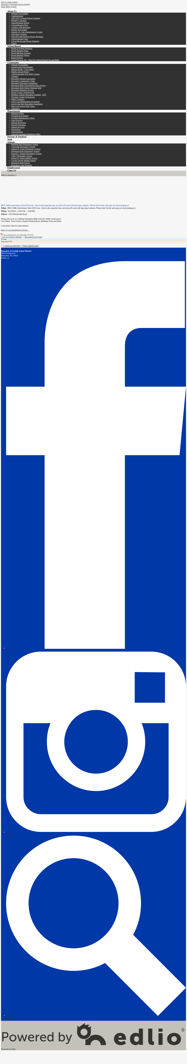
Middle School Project (20, 72)
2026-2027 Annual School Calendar (25, 18)
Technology (16, 130)
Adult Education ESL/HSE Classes (25, 74)
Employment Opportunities (22, 67)
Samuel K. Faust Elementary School (25, 149)
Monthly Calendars (19, 21)
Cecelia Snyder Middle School (23, 161)
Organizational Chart (19, 39)
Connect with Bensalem (20, 27)
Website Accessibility (19, 14)
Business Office (17, 113)
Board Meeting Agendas (21, 53)
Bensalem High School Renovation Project (28, 86)
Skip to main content (9, 2)
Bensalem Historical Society (22, 90)
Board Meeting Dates (19, 51)
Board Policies (17, 58)
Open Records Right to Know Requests (27, 37)
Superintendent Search (20, 23)
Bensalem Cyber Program (21, 165)
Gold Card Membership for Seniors (25, 102)
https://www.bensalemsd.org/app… (15, 230)
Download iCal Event (33, 237)
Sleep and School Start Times (23, 106)
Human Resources (18, 123)
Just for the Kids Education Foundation (27, 104)
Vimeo (14, 43)
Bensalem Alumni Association (23, 79)
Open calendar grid (30, 246)
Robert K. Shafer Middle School (24, 158)
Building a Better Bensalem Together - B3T (28, 95)
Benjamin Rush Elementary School (25, 151)
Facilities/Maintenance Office (23, 118)
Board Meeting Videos (20, 55)
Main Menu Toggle (9, 7)
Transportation (17, 132)
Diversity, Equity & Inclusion (23, 97)
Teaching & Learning (19, 116)
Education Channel (19, 34)
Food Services (17, 120)
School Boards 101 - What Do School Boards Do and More (35, 60)
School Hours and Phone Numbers (25, 41)
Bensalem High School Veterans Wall (26, 88)
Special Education (18, 125)
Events (3, 239)
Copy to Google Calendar (11, 237)
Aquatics (14, 76)
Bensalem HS (6, 241)
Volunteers (15, 108)
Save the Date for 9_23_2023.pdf (15, 235)
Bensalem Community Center (23, 81)
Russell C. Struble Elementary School (26, 154)
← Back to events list (11, 246)
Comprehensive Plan (19, 25)
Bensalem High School (20, 163)
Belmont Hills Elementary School (24, 144)
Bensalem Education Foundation (24, 83)
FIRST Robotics (17, 99)
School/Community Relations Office (25, 134)
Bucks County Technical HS (22, 92)
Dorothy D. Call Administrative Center (26, 32)
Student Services (18, 127)
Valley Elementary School (21, 156)
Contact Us (5, 249)
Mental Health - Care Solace (22, 69)
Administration (17, 16)
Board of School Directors (21, 48)
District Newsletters (19, 30)
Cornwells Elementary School (23, 147)
